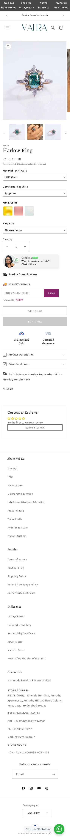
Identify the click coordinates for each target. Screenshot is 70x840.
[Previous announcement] (7, 16)
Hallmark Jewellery (19, 625)
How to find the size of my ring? (26, 658)
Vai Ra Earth (14, 519)
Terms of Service (17, 559)
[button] (7, 28)
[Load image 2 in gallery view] (35, 132)
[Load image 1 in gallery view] (17, 132)
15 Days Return (16, 616)
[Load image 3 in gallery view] (53, 132)
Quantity (7, 239)
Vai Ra (29, 833)
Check (51, 293)
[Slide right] (66, 133)
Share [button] (10, 388)
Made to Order (16, 650)
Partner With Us (16, 536)
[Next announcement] (63, 16)
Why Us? (12, 468)
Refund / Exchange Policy (22, 584)
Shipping (21, 164)
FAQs (10, 477)
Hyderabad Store (17, 527)
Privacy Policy (15, 567)
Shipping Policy (16, 576)
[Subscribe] (53, 774)
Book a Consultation (22, 274)
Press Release (15, 510)
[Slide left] (4, 133)
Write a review (35, 427)
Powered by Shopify (42, 833)
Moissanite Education (20, 494)
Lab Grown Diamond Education (26, 502)
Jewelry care (15, 485)
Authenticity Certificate (21, 593)
